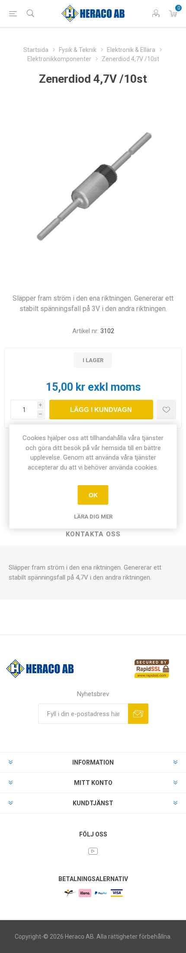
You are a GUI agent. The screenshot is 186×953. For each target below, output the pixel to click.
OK (93, 495)
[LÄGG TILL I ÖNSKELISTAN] (166, 409)
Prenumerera (138, 713)
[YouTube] (93, 851)
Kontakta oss (93, 534)
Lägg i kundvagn (101, 409)
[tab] (93, 534)
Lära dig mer (93, 516)
